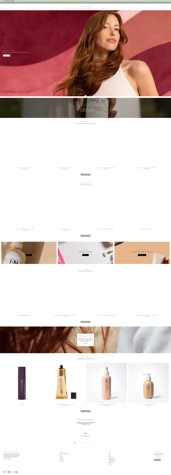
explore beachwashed (8, 55)
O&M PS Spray (22, 404)
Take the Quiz (85, 343)
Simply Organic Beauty (112, 459)
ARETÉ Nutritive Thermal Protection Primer (105, 167)
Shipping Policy (61, 459)
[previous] (3, 148)
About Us (110, 453)
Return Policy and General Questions (64, 453)
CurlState (12, 0)
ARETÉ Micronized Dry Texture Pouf (65, 167)
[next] (168, 148)
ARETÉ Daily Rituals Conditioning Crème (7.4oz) (146, 167)
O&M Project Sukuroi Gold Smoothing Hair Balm (64, 404)
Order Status (61, 456)
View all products (85, 174)
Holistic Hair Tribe (7, 0)
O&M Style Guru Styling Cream (149, 404)
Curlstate (110, 456)
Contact (60, 455)
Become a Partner (111, 462)
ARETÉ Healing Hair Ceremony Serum (24, 167)
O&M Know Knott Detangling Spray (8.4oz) (106, 404)
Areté (109, 455)
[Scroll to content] (85, 96)
